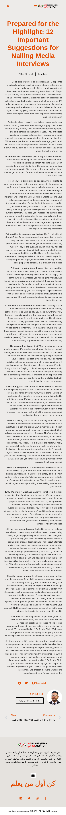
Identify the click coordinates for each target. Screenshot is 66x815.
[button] (35, 6)
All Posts (30, 700)
